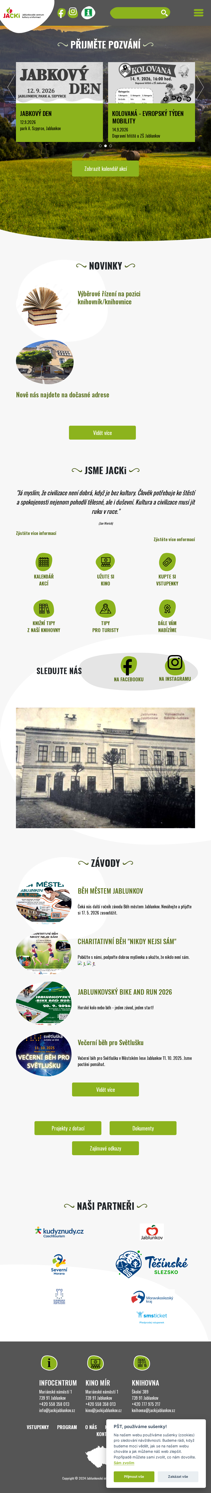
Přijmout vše (134, 1476)
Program (67, 1427)
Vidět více (102, 433)
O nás (91, 1427)
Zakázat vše (178, 1476)
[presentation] (11, 88)
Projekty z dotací (68, 1128)
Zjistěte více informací (36, 533)
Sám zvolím (124, 1463)
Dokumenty (143, 1128)
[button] (100, 146)
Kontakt (105, 1434)
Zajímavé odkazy (105, 1148)
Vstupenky (38, 1427)
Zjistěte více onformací (174, 539)
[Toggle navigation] (198, 13)
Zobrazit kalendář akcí (105, 168)
